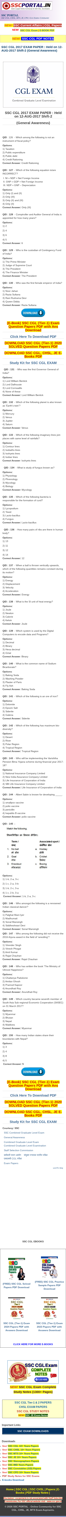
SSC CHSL (37, 1489)
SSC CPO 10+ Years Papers (23, 1472)
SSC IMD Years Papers (20, 1464)
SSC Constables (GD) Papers (24, 1468)
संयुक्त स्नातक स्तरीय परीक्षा (36, 1155)
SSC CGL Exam (29, 30)
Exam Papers (11, 1163)
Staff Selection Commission (18, 1150)
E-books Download (13, 1480)
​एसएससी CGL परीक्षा (13, 1158)
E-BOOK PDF (47, 30)
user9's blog (58, 1168)
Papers (50, 1489)
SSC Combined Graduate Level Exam (24, 1132)
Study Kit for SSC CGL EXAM (33, 363)
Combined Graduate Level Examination (25, 1145)
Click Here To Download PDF (33, 336)
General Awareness (14, 1137)
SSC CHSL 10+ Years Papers (24, 1449)
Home (10, 1489)
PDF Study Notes (37, 1492)
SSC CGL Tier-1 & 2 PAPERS (33, 1402)
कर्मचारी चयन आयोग (12, 1155)
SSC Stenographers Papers (23, 1461)
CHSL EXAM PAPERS (33, 1407)
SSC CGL (22, 1489)
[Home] (27, 9)
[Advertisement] (33, 1206)
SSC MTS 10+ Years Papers (23, 1453)
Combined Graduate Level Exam (21, 1142)
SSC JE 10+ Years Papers (22, 1457)
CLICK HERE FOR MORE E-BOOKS (33, 1344)
